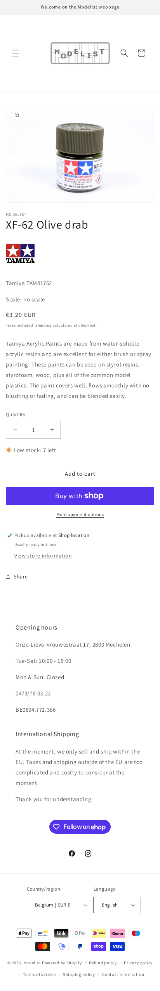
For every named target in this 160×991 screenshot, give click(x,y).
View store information (43, 555)
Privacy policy (138, 962)
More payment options (80, 514)
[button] (15, 53)
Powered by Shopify (62, 962)
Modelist (32, 962)
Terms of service (39, 974)
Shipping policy (79, 974)
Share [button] (21, 576)
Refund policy (103, 962)
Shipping (43, 325)
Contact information (123, 974)
